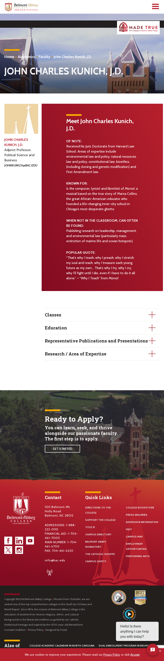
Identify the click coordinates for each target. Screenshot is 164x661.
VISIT (129, 529)
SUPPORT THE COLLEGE (100, 519)
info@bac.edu (55, 560)
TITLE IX (90, 527)
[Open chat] (153, 650)
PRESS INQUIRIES (136, 514)
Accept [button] (135, 654)
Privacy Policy (35, 629)
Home (9, 57)
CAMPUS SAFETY (95, 561)
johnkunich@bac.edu (20, 165)
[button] (160, 651)
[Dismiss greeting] (156, 625)
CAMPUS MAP (134, 536)
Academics (26, 57)
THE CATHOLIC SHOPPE (100, 554)
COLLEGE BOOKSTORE (140, 507)
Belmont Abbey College (22, 7)
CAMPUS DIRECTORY (98, 534)
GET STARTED (62, 449)
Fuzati (63, 629)
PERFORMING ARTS (138, 556)
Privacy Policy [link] (111, 654)
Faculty (44, 57)
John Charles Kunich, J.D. (73, 57)
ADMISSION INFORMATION (142, 522)
